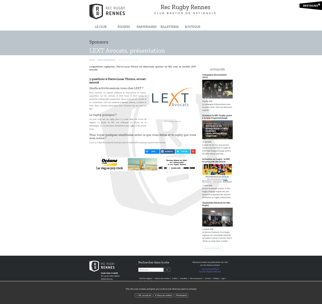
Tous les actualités (212, 248)
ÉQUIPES (124, 26)
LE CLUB (101, 26)
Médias (216, 278)
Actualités (183, 278)
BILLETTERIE (169, 26)
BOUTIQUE (192, 26)
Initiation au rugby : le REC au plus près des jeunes (216, 160)
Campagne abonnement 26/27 (214, 76)
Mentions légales (145, 278)
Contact (208, 278)
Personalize (181, 295)
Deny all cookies (164, 295)
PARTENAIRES (147, 26)
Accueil (91, 60)
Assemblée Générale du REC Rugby (216, 204)
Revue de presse (196, 278)
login (223, 278)
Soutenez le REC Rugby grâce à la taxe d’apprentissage (217, 116)
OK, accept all (144, 295)
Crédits (174, 278)
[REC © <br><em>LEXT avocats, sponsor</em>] (172, 97)
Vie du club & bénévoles (107, 60)
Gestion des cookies (162, 278)
